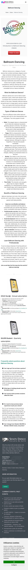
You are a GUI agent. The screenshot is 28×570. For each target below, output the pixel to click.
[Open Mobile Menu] (25, 2)
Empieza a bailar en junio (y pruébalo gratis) (14, 509)
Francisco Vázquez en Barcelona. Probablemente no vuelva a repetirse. (14, 517)
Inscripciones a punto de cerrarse (13, 528)
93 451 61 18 (10, 462)
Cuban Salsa (15, 467)
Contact (5, 486)
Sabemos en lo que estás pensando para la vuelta (13, 502)
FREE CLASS (14, 53)
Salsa (9, 467)
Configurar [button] (14, 565)
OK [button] (14, 562)
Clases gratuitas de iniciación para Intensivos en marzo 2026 (13, 521)
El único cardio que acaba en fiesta (13, 506)
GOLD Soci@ (14, 296)
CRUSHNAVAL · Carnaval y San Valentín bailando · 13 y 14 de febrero (14, 525)
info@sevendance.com (12, 464)
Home (7, 12)
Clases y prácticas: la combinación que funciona (14, 531)
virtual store (18, 311)
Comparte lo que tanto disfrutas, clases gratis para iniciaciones (13, 498)
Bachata (4, 467)
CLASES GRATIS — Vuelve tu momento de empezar (14, 513)
